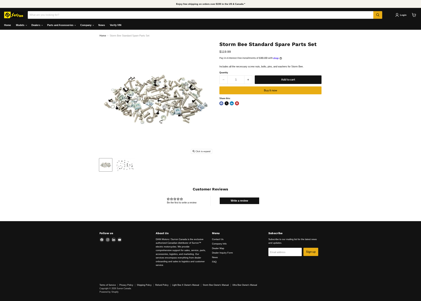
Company (86, 25)
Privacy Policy (126, 285)
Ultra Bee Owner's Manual (244, 285)
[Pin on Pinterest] (237, 103)
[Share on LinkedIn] (232, 103)
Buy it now (270, 90)
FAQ (214, 261)
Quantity (223, 72)
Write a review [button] (239, 200)
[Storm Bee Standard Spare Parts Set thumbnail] (124, 164)
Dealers (36, 25)
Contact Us (217, 239)
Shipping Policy (144, 285)
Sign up (311, 251)
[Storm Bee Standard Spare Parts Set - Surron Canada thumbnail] (105, 164)
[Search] (377, 15)
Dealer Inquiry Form (222, 252)
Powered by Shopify (109, 292)
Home (7, 25)
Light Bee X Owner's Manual (185, 285)
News (101, 25)
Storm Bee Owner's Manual (216, 285)
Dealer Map (218, 248)
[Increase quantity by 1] (248, 79)
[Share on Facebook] (221, 103)
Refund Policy (162, 285)
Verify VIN (116, 25)
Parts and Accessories (60, 25)
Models (20, 25)
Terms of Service (107, 285)
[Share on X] (227, 103)
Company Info (219, 243)
